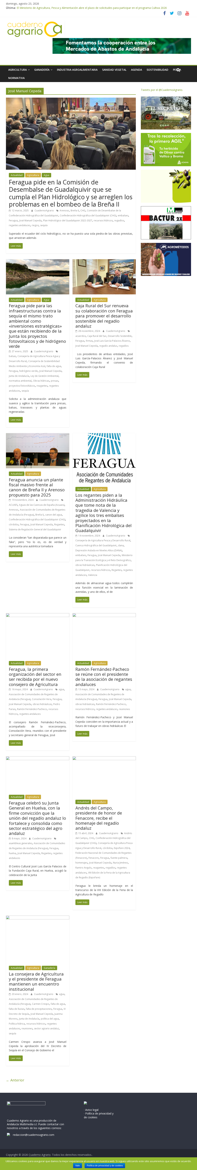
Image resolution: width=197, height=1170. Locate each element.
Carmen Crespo (40, 1004)
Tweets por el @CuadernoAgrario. (162, 90)
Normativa (16, 78)
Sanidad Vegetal (114, 69)
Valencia (92, 575)
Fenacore (93, 857)
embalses (123, 215)
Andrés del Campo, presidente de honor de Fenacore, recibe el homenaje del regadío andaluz (98, 818)
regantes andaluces (19, 225)
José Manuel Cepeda (30, 220)
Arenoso (64, 210)
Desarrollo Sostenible (120, 336)
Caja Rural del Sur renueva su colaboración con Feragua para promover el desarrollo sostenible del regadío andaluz (104, 316)
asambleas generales (20, 843)
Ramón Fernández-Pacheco (32, 709)
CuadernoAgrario (44, 210)
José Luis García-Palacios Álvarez (112, 340)
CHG (82, 210)
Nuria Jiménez (120, 862)
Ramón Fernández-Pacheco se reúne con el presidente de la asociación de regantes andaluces (103, 676)
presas (54, 380)
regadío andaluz (108, 345)
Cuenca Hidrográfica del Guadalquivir (96, 545)
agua (61, 689)
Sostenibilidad (157, 69)
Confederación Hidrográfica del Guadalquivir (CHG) (88, 215)
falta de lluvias (16, 1009)
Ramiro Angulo (83, 867)
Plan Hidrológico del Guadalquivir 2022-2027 (67, 220)
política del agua (50, 1018)
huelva (12, 853)
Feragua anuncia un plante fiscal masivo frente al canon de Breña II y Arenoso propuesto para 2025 (37, 487)
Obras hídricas (41, 380)
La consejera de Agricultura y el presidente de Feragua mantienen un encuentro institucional (36, 981)
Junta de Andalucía (19, 376)
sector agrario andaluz (46, 1028)
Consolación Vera (41, 699)
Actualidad (17, 175)
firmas (89, 340)
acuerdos (80, 336)
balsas (12, 356)
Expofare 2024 (122, 848)
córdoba (13, 524)
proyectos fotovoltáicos (22, 385)
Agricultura (17, 69)
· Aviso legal (91, 1110)
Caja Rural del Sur (96, 336)
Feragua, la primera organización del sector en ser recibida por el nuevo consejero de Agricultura (35, 676)
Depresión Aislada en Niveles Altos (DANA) (98, 550)
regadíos (119, 220)
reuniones (124, 709)
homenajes (81, 862)
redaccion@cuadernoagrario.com (33, 1135)
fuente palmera (119, 857)
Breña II (75, 210)
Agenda (136, 69)
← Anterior (15, 1080)
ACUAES (13, 505)
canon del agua (53, 514)
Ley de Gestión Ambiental (44, 376)
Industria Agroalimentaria (77, 69)
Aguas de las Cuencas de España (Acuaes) (41, 505)
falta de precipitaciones (39, 1009)
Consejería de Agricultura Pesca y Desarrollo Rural (102, 540)
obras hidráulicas (84, 565)
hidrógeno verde (28, 371)
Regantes (59, 524)
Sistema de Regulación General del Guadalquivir (35, 529)
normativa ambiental (20, 380)
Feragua (13, 220)
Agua (46, 175)
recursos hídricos (103, 220)
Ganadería (41, 69)
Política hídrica (17, 1023)
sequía (44, 225)
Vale (77, 1165)
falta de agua (54, 366)
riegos (35, 225)
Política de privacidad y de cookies (105, 1165)
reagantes (42, 385)
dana (121, 545)
